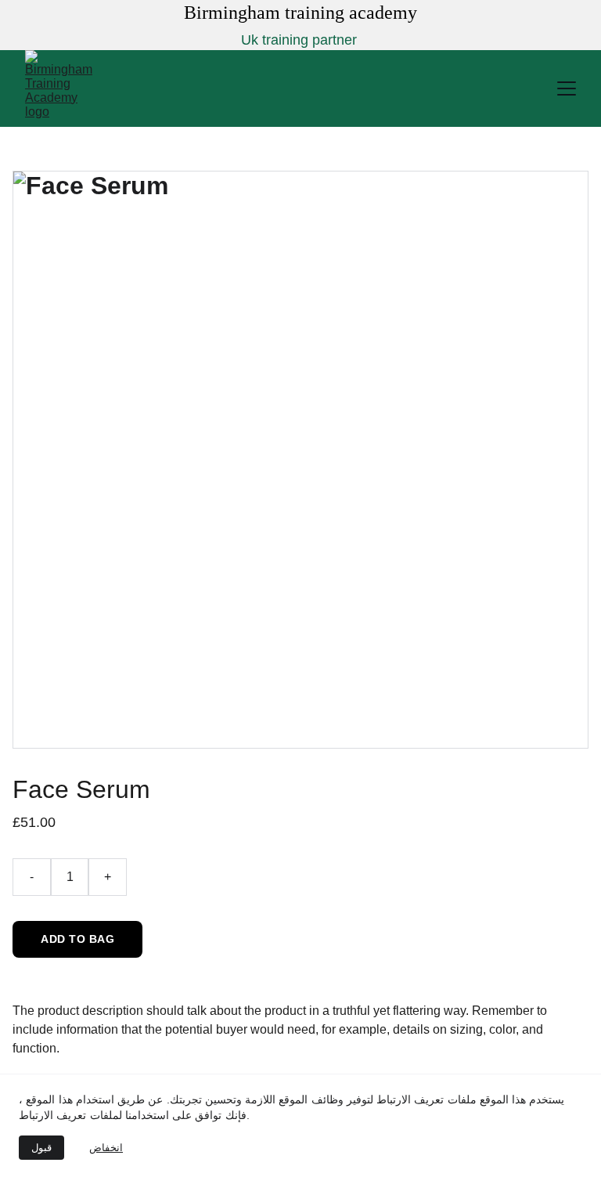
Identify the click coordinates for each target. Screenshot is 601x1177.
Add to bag (77, 939)
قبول (41, 1148)
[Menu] (566, 88)
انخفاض (106, 1148)
